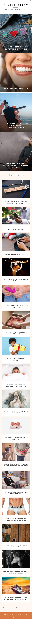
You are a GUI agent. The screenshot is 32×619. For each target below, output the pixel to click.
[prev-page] (3, 607)
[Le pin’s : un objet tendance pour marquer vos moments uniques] (16, 33)
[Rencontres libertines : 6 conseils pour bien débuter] (16, 559)
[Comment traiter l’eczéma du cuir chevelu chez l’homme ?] (16, 189)
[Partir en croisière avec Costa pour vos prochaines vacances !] (16, 585)
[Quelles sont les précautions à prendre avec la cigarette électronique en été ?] (16, 112)
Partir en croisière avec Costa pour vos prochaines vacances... (16, 598)
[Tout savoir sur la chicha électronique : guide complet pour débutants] (16, 151)
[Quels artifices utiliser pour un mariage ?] (16, 267)
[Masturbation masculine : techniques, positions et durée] (16, 372)
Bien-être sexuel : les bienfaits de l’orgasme (16, 412)
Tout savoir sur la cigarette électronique (16, 546)
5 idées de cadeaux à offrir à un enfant (16, 359)
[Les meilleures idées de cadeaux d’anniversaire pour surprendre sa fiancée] (16, 452)
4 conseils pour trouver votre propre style (16, 333)
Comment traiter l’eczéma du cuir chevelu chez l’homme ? (16, 202)
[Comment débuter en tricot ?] (16, 242)
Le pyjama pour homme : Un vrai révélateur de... (16, 493)
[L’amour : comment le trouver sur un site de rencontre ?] (16, 215)
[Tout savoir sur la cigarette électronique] (16, 533)
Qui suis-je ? (12, 614)
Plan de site (5, 614)
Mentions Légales (20, 614)
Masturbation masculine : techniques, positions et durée (16, 385)
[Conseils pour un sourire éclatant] (16, 72)
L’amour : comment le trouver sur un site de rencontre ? (16, 228)
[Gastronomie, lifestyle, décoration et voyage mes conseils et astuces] (16, 7)
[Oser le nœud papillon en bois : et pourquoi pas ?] (16, 425)
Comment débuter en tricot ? (16, 254)
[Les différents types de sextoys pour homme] (16, 293)
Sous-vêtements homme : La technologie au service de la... (16, 519)
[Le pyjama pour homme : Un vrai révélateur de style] (16, 480)
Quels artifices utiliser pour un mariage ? (16, 280)
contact (27, 614)
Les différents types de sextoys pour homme (16, 306)
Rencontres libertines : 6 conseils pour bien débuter (16, 572)
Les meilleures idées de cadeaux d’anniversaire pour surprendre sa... (16, 465)
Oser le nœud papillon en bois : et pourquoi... (16, 438)
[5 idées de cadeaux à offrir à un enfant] (16, 346)
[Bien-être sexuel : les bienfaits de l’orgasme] (16, 399)
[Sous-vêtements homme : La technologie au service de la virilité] (16, 506)
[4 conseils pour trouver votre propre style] (16, 320)
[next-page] (17, 607)
